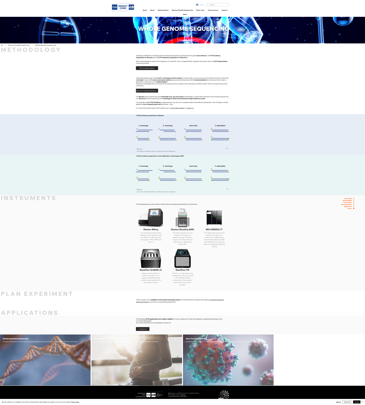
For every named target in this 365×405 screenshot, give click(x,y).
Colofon (183, 394)
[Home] (2, 45)
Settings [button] (338, 402)
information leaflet (177, 108)
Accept (357, 402)
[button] (182, 136)
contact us (190, 108)
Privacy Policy (75, 402)
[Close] (363, 401)
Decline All (347, 402)
